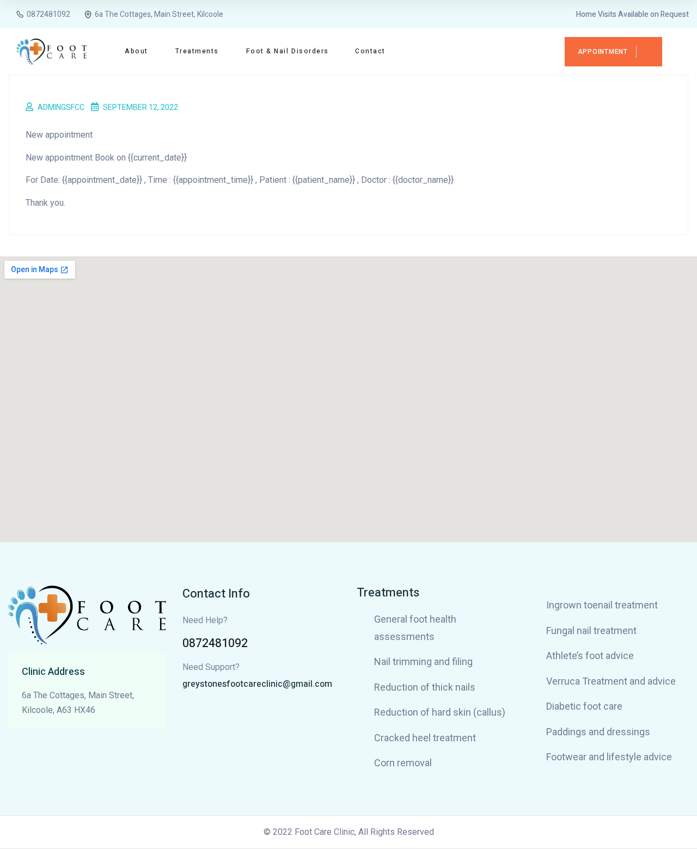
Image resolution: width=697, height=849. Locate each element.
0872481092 (215, 643)
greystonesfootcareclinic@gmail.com (257, 684)
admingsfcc (61, 107)
